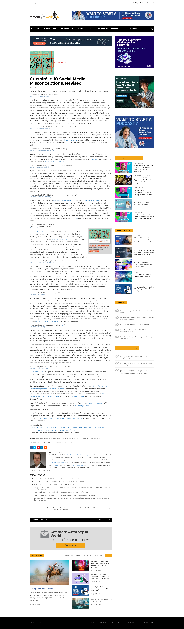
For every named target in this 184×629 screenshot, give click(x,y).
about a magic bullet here (47, 321)
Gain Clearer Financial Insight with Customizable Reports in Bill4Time (60, 481)
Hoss (62, 325)
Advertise (130, 623)
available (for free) (81, 406)
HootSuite (94, 159)
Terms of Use (120, 623)
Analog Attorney (101, 29)
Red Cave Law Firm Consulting (77, 455)
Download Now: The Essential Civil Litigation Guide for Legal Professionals (61, 492)
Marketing (46, 29)
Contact (139, 623)
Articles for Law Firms (71, 520)
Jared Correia (36, 87)
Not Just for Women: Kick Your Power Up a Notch (56, 508)
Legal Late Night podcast (57, 462)
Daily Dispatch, (43, 438)
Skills (89, 29)
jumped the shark (91, 200)
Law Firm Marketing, (56, 438)
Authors (121, 3)
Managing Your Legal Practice (89, 438)
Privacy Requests (106, 623)
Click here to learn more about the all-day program (60, 418)
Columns (129, 3)
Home (152, 623)
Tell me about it (36, 372)
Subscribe (133, 29)
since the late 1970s (60, 239)
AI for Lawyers (77, 29)
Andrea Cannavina (94, 403)
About (115, 3)
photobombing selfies (62, 200)
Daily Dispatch (68, 555)
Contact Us (150, 3)
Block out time (70, 140)
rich (93, 266)
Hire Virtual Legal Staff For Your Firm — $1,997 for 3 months (56, 478)
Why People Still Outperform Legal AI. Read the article (54, 484)
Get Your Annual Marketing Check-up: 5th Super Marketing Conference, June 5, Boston (68, 428)
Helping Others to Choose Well (85, 508)
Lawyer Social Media (96, 555)
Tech (55, 29)
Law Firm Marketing (81, 555)
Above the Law (78, 465)
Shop (124, 29)
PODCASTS (114, 29)
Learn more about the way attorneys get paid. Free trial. (54, 430)
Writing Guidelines (139, 3)
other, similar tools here (54, 162)
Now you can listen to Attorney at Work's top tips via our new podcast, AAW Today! (65, 495)
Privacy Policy (92, 623)
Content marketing (38, 232)
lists (76, 218)
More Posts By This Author (40, 470)
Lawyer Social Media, (71, 438)
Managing (35, 29)
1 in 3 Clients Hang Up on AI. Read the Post (134, 324)
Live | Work (64, 29)
